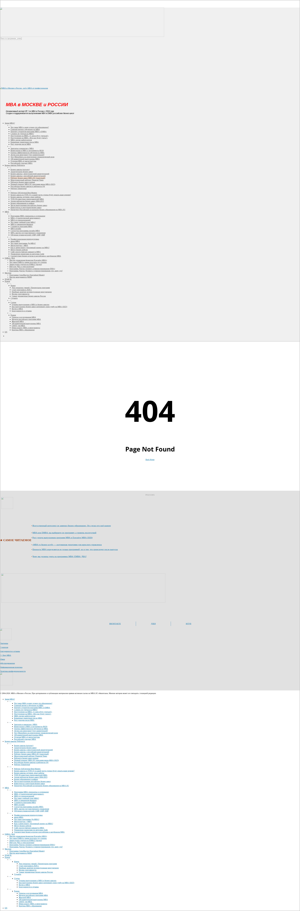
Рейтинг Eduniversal (22, 765)
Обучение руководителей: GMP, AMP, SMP (31, 811)
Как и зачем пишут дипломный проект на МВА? (33, 824)
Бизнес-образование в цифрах (26, 779)
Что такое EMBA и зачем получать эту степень (28, 838)
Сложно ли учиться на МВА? (26, 710)
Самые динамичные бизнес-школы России (36, 872)
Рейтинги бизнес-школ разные (26, 758)
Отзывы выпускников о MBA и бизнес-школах (37, 881)
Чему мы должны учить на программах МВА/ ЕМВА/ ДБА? (59, 556)
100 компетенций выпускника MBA (28, 735)
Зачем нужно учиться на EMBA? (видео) (25, 841)
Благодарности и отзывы (10, 651)
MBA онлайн (19, 805)
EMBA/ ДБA (10, 834)
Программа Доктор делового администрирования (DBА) (32, 845)
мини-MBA (18, 817)
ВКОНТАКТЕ (115, 624)
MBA (7, 788)
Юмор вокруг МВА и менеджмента (33, 904)
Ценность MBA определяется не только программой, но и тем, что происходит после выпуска (75, 549)
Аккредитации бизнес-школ (25, 748)
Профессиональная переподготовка (28, 815)
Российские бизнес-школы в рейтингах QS (31, 762)
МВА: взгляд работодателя (24, 716)
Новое (16, 862)
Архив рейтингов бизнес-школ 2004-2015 (30, 777)
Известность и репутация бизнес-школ (29, 784)
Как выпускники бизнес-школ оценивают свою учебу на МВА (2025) (46, 883)
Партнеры (4, 643)
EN (6, 908)
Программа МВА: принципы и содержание (31, 792)
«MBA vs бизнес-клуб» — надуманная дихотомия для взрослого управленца (67, 544)
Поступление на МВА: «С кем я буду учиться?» (33, 712)
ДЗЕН (153, 624)
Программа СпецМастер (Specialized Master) (27, 851)
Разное (7, 857)
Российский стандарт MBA (25, 739)
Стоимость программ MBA (25, 803)
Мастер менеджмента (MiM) (20, 853)
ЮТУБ (188, 624)
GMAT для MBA (25, 902)
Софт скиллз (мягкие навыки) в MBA (29, 828)
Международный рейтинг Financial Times (30, 756)
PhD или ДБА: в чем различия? (21, 843)
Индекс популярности (27, 870)
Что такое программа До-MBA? (26, 819)
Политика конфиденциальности (13, 671)
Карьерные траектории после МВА (28, 718)
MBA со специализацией (24, 796)
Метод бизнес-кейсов (22, 826)
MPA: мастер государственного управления (31, 809)
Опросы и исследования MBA (31, 893)
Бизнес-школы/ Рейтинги (15, 741)
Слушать (17, 874)
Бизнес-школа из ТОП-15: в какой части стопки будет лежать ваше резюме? (44, 771)
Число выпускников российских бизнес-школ (32, 781)
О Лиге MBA (5, 655)
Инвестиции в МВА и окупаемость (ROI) (30, 727)
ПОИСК (8, 855)
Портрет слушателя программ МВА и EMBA (32, 708)
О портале (4, 647)
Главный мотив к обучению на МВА (28, 705)
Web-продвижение (7, 663)
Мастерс (8, 849)
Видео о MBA (24, 885)
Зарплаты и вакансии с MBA (25, 724)
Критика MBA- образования (30, 906)
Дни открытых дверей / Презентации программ (38, 864)
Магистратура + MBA (23, 822)
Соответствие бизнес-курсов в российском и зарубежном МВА (39, 832)
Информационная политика (11, 667)
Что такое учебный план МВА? (26, 798)
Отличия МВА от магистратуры (27, 737)
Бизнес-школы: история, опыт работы (29, 773)
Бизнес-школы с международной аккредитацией (33, 750)
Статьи (17, 878)
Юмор (2, 659)
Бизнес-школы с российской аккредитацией (31, 752)
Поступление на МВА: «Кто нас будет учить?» (32, 714)
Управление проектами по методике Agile (31, 830)
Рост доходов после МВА (24, 720)
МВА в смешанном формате (25, 800)
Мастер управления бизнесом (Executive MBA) (28, 836)
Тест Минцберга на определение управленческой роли (36, 733)
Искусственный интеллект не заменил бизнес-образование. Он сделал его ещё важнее (71, 525)
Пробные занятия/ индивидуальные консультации (39, 868)
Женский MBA (25, 897)
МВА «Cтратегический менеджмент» (29, 794)
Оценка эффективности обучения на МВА (31, 729)
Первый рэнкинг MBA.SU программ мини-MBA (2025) (36, 760)
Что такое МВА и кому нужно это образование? (33, 703)
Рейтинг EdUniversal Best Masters (27, 769)
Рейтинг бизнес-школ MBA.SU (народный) (31, 754)
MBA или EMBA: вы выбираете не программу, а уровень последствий (64, 533)
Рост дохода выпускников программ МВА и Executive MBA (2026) (62, 537)
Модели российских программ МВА (33, 895)
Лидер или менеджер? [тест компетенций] (31, 731)
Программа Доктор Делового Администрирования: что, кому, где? (36, 847)
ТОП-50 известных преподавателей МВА (30, 775)
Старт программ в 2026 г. (29, 866)
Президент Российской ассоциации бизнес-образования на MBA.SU (41, 786)
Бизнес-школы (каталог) (23, 746)
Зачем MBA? (10, 699)
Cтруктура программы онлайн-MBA (28, 807)
